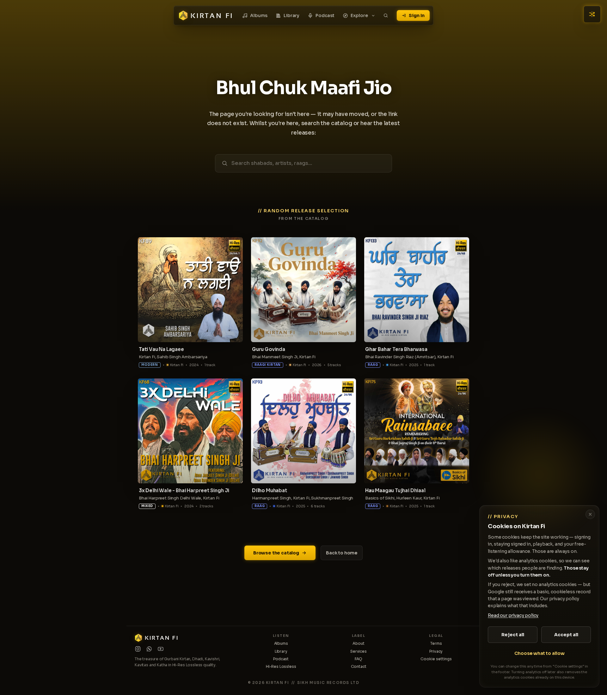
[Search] (386, 15)
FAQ (359, 658)
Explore (359, 15)
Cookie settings (436, 658)
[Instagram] (138, 649)
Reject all (512, 635)
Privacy (436, 651)
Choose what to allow (539, 653)
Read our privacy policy (513, 615)
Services (358, 651)
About (358, 643)
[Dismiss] (590, 514)
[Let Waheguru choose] (592, 14)
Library (291, 15)
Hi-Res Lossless (281, 666)
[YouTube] (160, 649)
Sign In (417, 15)
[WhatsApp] (149, 649)
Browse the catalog (276, 553)
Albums (258, 15)
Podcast (325, 15)
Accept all (566, 635)
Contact (358, 666)
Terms (436, 643)
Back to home (341, 553)
